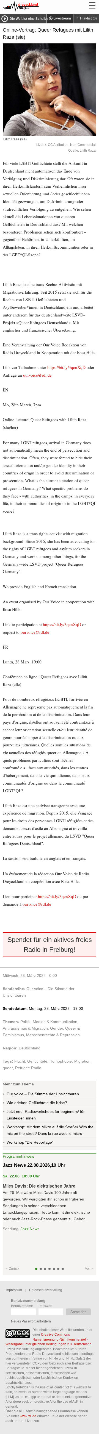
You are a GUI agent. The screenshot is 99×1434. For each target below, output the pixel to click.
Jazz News (30, 1229)
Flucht (19, 1061)
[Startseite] (35, 6)
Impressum (14, 1290)
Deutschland (29, 1048)
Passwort (45, 1306)
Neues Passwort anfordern (31, 1321)
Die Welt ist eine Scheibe (29, 19)
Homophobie (61, 1061)
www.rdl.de (28, 1416)
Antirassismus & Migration (25, 1028)
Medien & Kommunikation (55, 1021)
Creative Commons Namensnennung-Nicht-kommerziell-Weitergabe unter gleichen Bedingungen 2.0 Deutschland (49, 1339)
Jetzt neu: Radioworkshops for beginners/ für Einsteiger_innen (46, 1114)
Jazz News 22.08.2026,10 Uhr (34, 1165)
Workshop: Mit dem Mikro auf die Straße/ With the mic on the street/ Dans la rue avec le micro (50, 1130)
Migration (82, 1061)
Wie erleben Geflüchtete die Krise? (37, 1102)
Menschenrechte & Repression (53, 1035)
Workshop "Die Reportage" (30, 1142)
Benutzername (22, 1306)
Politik (25, 1021)
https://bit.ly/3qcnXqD (66, 367)
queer (8, 1068)
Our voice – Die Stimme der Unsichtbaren (43, 1094)
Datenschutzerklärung (45, 1290)
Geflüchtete (37, 1061)
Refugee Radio (28, 1068)
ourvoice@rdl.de (37, 375)
